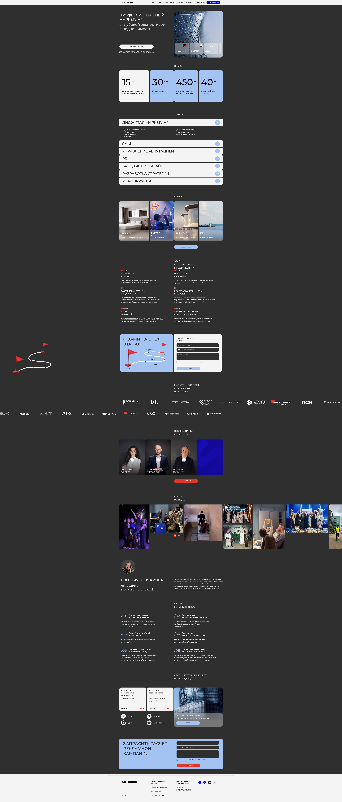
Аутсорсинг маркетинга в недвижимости (128, 692)
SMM (202, 233)
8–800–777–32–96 (182, 782)
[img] (162, 220)
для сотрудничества (156, 790)
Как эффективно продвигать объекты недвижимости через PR (157, 700)
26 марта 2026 (124, 708)
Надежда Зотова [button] (126, 469)
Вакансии (180, 2)
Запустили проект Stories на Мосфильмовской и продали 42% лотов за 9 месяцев (185, 237)
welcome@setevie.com (159, 788)
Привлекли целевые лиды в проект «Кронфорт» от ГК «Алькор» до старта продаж (210, 237)
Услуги (153, 2)
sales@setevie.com (158, 781)
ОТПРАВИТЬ (188, 368)
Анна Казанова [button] (178, 469)
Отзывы (172, 2)
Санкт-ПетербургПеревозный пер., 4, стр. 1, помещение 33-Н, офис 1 (184, 789)
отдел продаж (155, 783)
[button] (213, 2)
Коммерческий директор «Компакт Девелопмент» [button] (153, 472)
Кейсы (160, 2)
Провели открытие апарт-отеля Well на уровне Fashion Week (159, 237)
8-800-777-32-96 (201, 2)
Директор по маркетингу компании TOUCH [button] (179, 472)
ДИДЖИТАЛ (181, 233)
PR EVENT (155, 233)
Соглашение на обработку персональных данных (159, 796)
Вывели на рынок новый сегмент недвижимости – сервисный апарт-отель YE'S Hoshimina (132, 237)
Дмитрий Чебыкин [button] (153, 469)
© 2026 (124, 795)
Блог (166, 2)
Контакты (188, 2)
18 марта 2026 (152, 708)
